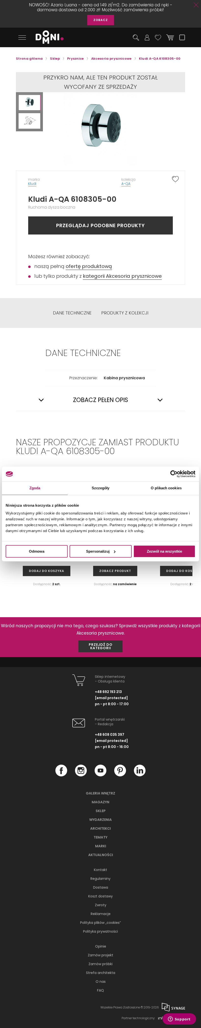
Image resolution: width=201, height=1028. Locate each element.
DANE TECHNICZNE (72, 313)
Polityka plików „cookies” (100, 922)
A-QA (125, 183)
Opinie (100, 946)
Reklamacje (101, 913)
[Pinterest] (120, 775)
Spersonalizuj (98, 551)
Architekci (100, 828)
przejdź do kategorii (101, 646)
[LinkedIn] (140, 775)
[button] (29, 103)
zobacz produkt (115, 571)
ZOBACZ (100, 20)
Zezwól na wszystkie (164, 551)
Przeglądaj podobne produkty (100, 225)
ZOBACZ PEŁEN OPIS (100, 400)
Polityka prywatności (100, 931)
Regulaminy (100, 878)
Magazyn (100, 802)
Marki (100, 846)
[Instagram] (81, 775)
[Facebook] (61, 775)
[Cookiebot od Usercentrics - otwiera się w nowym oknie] (173, 474)
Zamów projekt (100, 955)
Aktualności (100, 854)
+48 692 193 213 (108, 691)
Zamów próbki (100, 963)
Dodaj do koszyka (46, 571)
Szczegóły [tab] (101, 488)
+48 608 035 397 (109, 734)
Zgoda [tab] (34, 488)
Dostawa (100, 887)
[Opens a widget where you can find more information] (179, 1019)
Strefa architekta (100, 972)
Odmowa (36, 551)
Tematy (100, 837)
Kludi (32, 183)
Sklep (101, 810)
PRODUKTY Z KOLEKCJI (124, 313)
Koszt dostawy (100, 896)
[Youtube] (100, 775)
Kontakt (100, 869)
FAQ (100, 990)
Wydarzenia (100, 819)
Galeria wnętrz (100, 793)
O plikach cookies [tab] (166, 488)
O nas (101, 981)
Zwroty (100, 905)
